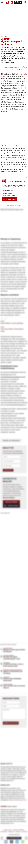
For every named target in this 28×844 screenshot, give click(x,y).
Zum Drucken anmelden (22, 69)
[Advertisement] (14, 19)
